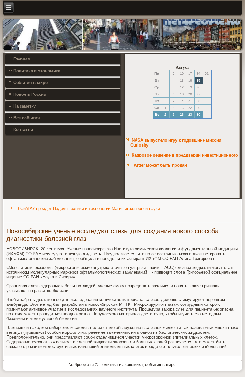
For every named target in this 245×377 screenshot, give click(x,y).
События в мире (30, 82)
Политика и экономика (36, 70)
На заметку (24, 106)
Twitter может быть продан (159, 165)
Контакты (23, 129)
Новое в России (29, 94)
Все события (26, 117)
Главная (21, 59)
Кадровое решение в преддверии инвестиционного (185, 155)
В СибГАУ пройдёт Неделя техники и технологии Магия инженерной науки (88, 208)
